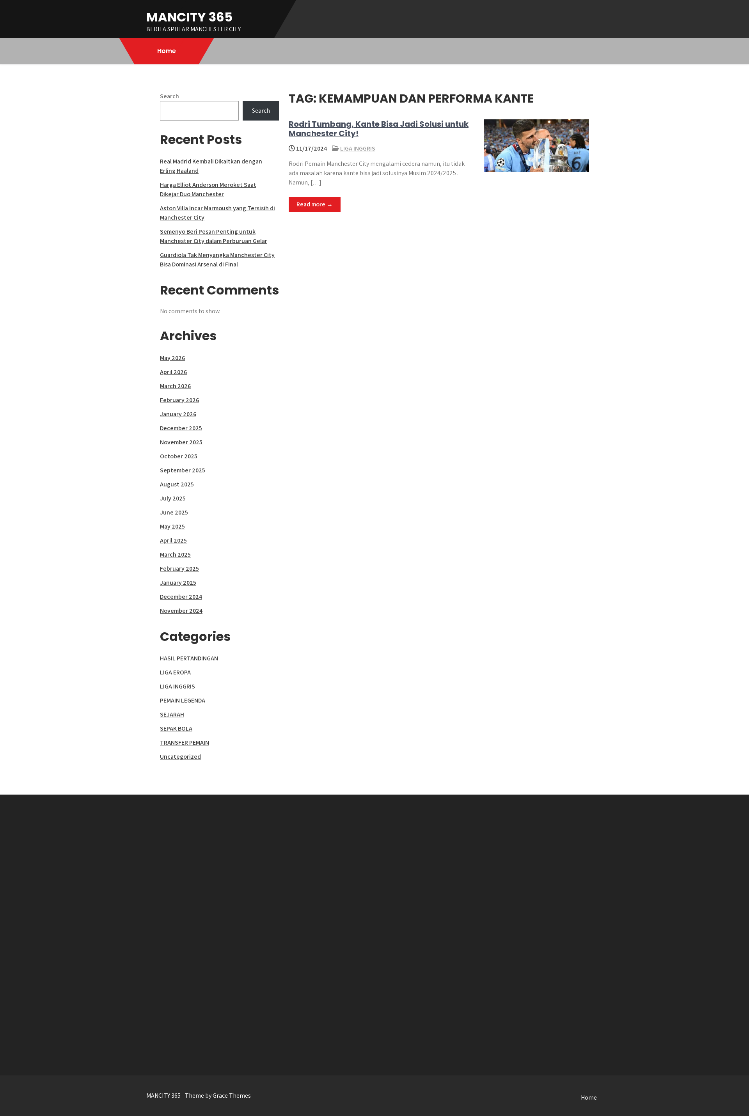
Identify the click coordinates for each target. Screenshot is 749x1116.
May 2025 (172, 526)
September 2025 (182, 470)
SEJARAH (172, 714)
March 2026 (175, 386)
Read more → (314, 204)
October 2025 (178, 456)
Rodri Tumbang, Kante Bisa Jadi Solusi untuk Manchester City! (379, 129)
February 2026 (179, 400)
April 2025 (173, 540)
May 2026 (172, 358)
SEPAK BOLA (176, 728)
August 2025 (177, 484)
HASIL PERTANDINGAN (189, 658)
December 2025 (181, 428)
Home (166, 50)
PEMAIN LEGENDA (182, 700)
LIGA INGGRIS (357, 148)
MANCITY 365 (189, 17)
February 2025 (179, 568)
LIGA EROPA (175, 672)
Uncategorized (180, 756)
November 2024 (181, 611)
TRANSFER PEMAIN (184, 742)
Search (169, 96)
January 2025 (178, 582)
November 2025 (181, 442)
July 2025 (173, 498)
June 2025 (174, 512)
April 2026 (173, 372)
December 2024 (181, 597)
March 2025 (175, 554)
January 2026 (178, 414)
